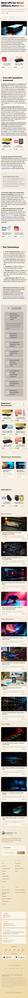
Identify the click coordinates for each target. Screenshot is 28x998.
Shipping (4, 896)
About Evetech (5, 890)
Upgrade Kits (5, 876)
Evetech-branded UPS (6, 166)
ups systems (15, 19)
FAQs (16, 871)
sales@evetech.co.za (8, 923)
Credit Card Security (20, 892)
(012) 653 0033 (6, 917)
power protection (23, 19)
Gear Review (5, 17)
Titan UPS (10, 131)
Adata (5, 968)
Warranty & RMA (19, 868)
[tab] (9, 308)
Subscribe (21, 853)
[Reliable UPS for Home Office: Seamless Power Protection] (8, 465)
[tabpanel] (14, 354)
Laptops (4, 866)
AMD (17, 968)
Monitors (4, 871)
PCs (3, 863)
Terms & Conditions (20, 890)
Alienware (11, 968)
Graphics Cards (6, 868)
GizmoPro (5, 19)
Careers (4, 904)
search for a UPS (9, 215)
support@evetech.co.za (9, 925)
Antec (22, 968)
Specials (4, 881)
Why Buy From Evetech (5, 893)
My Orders (17, 866)
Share (9, 19)
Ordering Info (5, 901)
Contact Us (18, 863)
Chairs (3, 873)
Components (5, 879)
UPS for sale (13, 103)
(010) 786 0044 (7, 915)
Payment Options (6, 898)
